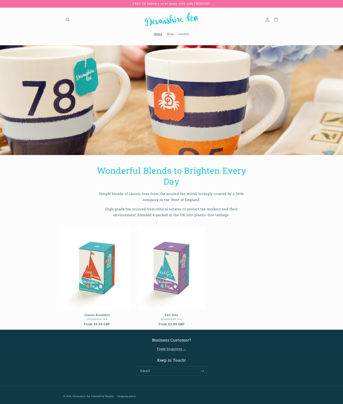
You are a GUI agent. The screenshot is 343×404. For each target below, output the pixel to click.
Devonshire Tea (81, 396)
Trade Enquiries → (171, 349)
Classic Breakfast (97, 315)
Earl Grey (171, 315)
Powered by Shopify (102, 396)
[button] (67, 19)
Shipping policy (127, 396)
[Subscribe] (202, 371)
